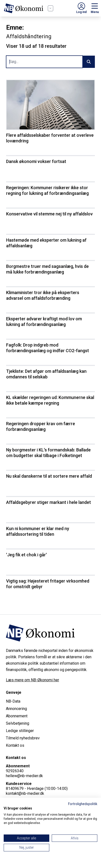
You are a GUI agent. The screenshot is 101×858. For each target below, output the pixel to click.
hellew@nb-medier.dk (24, 775)
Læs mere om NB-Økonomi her (32, 680)
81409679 (15, 788)
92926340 (15, 771)
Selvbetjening (17, 723)
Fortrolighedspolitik (82, 804)
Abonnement (16, 716)
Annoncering (16, 708)
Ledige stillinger (20, 730)
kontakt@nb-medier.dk (25, 793)
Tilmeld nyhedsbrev (23, 738)
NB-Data (13, 701)
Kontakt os (15, 745)
